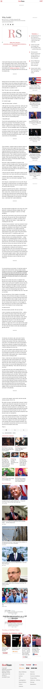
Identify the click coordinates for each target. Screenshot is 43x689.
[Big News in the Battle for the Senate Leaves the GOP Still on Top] (14, 595)
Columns (21, 686)
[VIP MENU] (41, 1)
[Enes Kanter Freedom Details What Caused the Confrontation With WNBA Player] (35, 149)
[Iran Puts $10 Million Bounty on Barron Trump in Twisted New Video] (35, 132)
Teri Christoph (4, 503)
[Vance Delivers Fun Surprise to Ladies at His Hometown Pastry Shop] (35, 80)
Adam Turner (4, 606)
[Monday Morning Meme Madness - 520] (16, 641)
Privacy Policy (33, 678)
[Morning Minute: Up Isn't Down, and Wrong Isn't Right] (35, 168)
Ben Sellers (4, 524)
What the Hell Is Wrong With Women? (6, 649)
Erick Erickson (6, 19)
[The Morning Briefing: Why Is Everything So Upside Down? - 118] (36, 641)
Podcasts (32, 672)
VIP (19, 678)
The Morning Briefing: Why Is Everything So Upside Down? (36, 650)
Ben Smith (4, 565)
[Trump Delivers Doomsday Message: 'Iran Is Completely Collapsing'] (35, 115)
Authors (21, 676)
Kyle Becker (4, 544)
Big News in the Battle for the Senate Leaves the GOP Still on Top (14, 604)
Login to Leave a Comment (14, 621)
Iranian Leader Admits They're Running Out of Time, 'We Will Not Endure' (14, 583)
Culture (20, 684)
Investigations (22, 680)
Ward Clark (35, 141)
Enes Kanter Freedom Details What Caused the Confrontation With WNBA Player (35, 156)
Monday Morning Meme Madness (16, 648)
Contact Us (21, 674)
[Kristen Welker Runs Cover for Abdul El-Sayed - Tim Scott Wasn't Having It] (14, 554)
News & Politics (22, 682)
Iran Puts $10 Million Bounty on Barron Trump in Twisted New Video (35, 138)
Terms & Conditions (35, 676)
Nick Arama (4, 585)
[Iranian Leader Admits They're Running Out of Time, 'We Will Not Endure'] (14, 574)
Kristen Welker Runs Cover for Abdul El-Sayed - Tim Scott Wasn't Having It (14, 563)
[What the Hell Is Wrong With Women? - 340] (6, 641)
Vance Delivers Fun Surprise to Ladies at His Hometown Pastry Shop (35, 87)
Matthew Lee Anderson (14, 68)
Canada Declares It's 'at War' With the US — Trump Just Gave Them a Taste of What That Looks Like (13, 501)
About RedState (22, 672)
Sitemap (32, 682)
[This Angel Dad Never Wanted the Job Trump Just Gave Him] (35, 98)
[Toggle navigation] (1, 1)
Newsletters (33, 684)
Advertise (32, 674)
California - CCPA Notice (35, 680)
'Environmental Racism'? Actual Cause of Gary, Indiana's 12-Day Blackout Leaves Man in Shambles (14, 542)
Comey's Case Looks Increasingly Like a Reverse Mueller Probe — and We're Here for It (13, 522)
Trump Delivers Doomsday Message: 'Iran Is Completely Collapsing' (35, 121)
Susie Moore (34, 178)
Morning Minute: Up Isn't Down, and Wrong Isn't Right (35, 175)
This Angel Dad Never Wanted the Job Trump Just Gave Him (35, 104)
